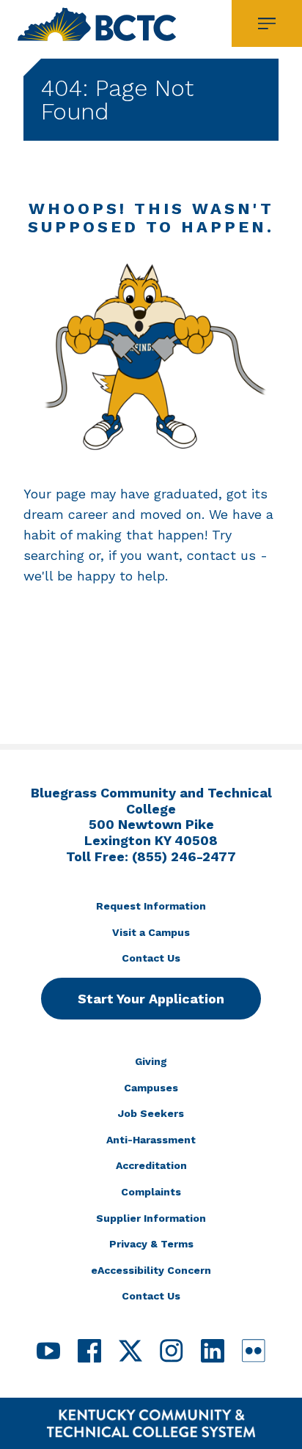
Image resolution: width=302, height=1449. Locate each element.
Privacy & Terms (151, 1244)
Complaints (151, 1192)
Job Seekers (151, 1113)
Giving (151, 1061)
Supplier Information (151, 1218)
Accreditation (151, 1165)
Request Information (151, 906)
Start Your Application (151, 998)
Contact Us (151, 958)
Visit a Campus (151, 932)
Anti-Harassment (151, 1140)
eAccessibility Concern (151, 1270)
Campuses (151, 1088)
